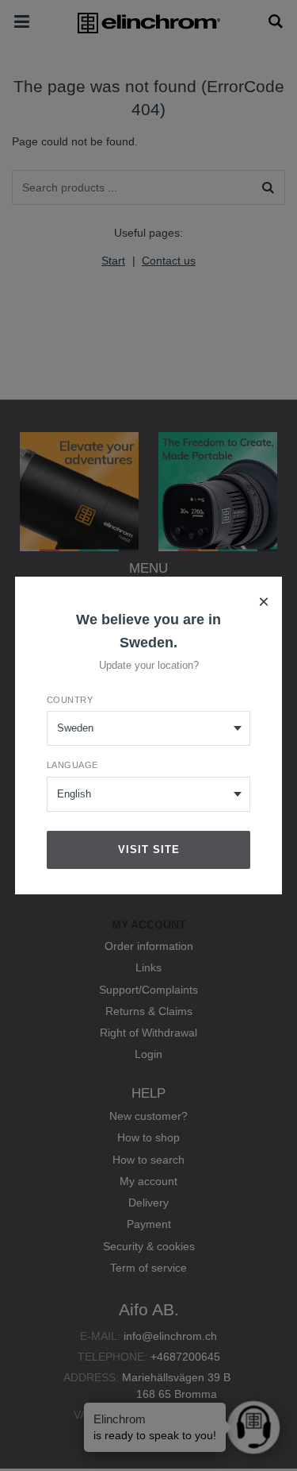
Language (72, 765)
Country (70, 700)
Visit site (149, 849)
